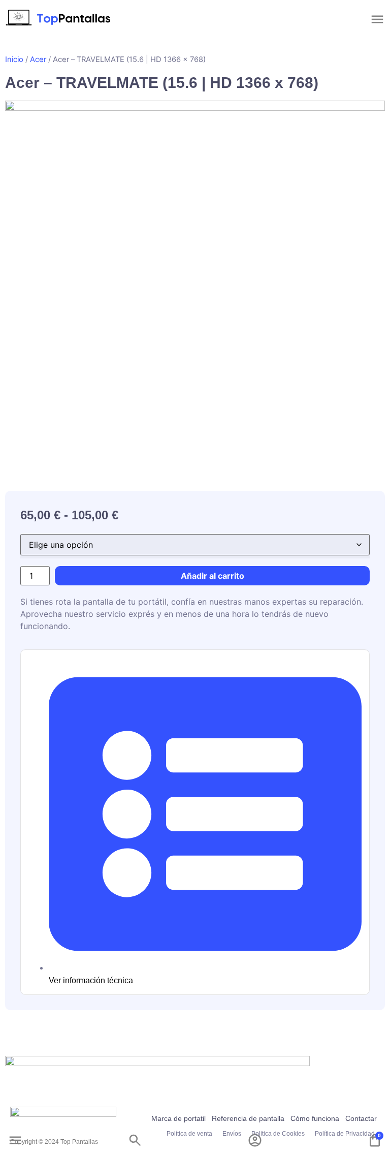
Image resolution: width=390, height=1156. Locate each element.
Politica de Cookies (278, 1133)
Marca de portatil (178, 1118)
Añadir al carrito (212, 576)
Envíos (231, 1133)
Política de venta (189, 1133)
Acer (38, 59)
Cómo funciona (314, 1118)
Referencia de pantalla (248, 1118)
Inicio (14, 59)
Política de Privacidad (345, 1133)
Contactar (361, 1118)
